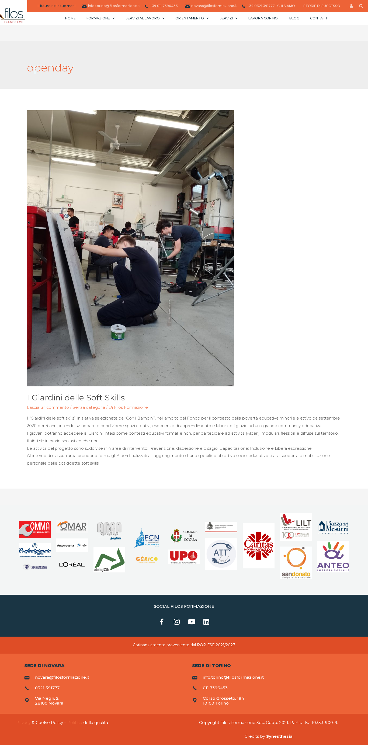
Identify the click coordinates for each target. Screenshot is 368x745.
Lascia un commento (48, 407)
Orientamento (189, 18)
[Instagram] (176, 622)
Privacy (23, 722)
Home (70, 18)
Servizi (226, 18)
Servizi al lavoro (143, 18)
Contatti (319, 18)
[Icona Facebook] (162, 622)
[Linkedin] (206, 622)
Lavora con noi (263, 18)
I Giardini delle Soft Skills (76, 398)
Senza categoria (88, 407)
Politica (74, 722)
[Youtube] (191, 622)
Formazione (98, 18)
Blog (294, 18)
